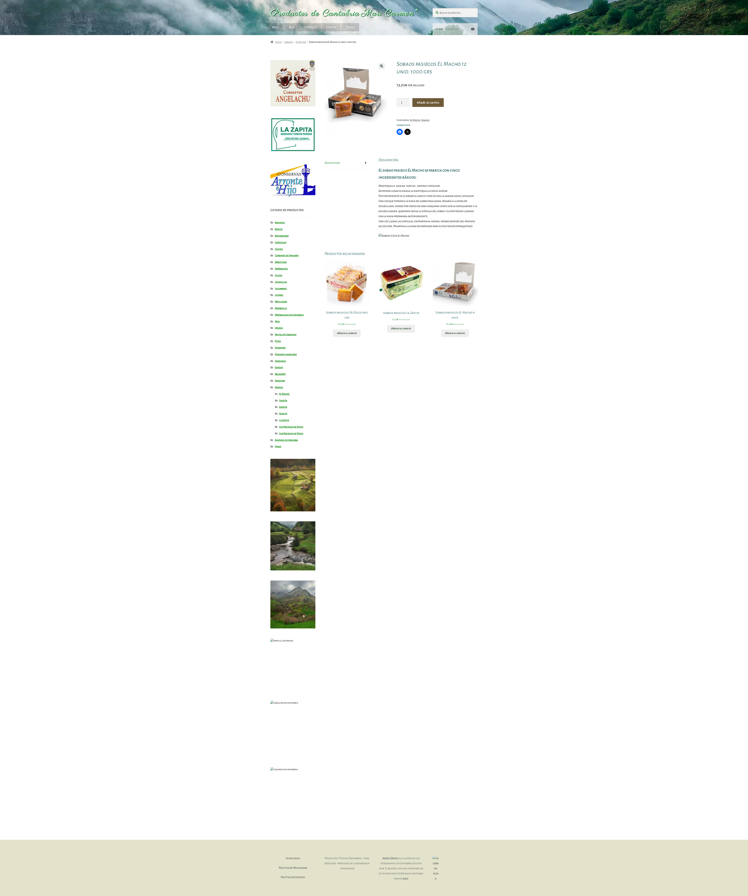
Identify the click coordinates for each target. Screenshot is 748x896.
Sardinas (280, 380)
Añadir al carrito (428, 102)
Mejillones (281, 301)
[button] (381, 66)
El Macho (301, 42)
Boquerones (282, 235)
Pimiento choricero (286, 354)
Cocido (279, 249)
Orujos (279, 328)
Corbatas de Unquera (287, 255)
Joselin (283, 413)
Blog (292, 27)
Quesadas (280, 361)
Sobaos (289, 42)
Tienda (350, 27)
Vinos (278, 446)
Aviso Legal (293, 858)
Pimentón (280, 347)
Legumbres (281, 288)
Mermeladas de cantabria (289, 315)
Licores (279, 295)
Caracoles (280, 242)
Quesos (279, 367)
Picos (278, 341)
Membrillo (281, 308)
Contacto (310, 27)
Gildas (278, 275)
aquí (405, 878)
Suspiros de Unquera (286, 440)
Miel (277, 321)
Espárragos (281, 268)
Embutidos (281, 262)
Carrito (331, 27)
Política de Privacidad (293, 867)
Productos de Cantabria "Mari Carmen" (343, 13)
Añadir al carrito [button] (347, 333)
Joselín (283, 400)
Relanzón (280, 374)
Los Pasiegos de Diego (291, 427)
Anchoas (280, 222)
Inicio (275, 27)
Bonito (279, 229)
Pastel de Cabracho (285, 334)
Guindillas (281, 282)
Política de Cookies (293, 877)
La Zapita (284, 420)
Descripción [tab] (332, 162)
